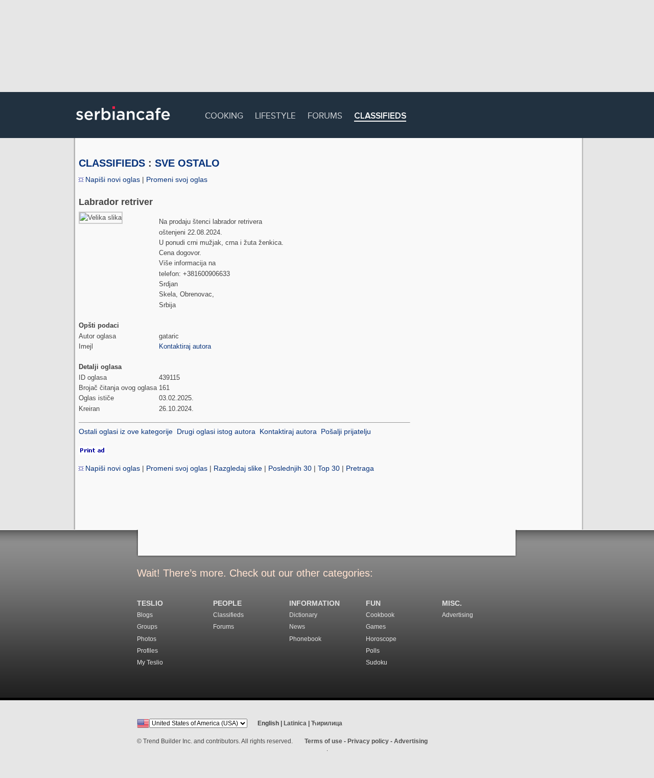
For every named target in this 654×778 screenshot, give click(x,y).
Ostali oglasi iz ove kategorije (126, 431)
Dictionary (303, 615)
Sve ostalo (187, 163)
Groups (147, 626)
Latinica (295, 723)
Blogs (145, 615)
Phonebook (305, 639)
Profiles (147, 650)
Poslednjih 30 (290, 468)
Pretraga (360, 468)
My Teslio (150, 662)
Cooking (224, 114)
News (297, 626)
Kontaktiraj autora (185, 346)
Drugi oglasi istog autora (216, 431)
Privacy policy (368, 741)
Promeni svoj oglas (176, 179)
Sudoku (376, 662)
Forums (325, 114)
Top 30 (329, 468)
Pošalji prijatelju (346, 431)
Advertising (457, 615)
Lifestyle (275, 114)
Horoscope (381, 639)
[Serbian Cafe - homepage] (123, 124)
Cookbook (380, 615)
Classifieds (380, 116)
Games (376, 626)
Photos (146, 639)
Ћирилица (326, 723)
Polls (373, 650)
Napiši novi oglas (111, 179)
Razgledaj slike (238, 468)
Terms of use (323, 741)
